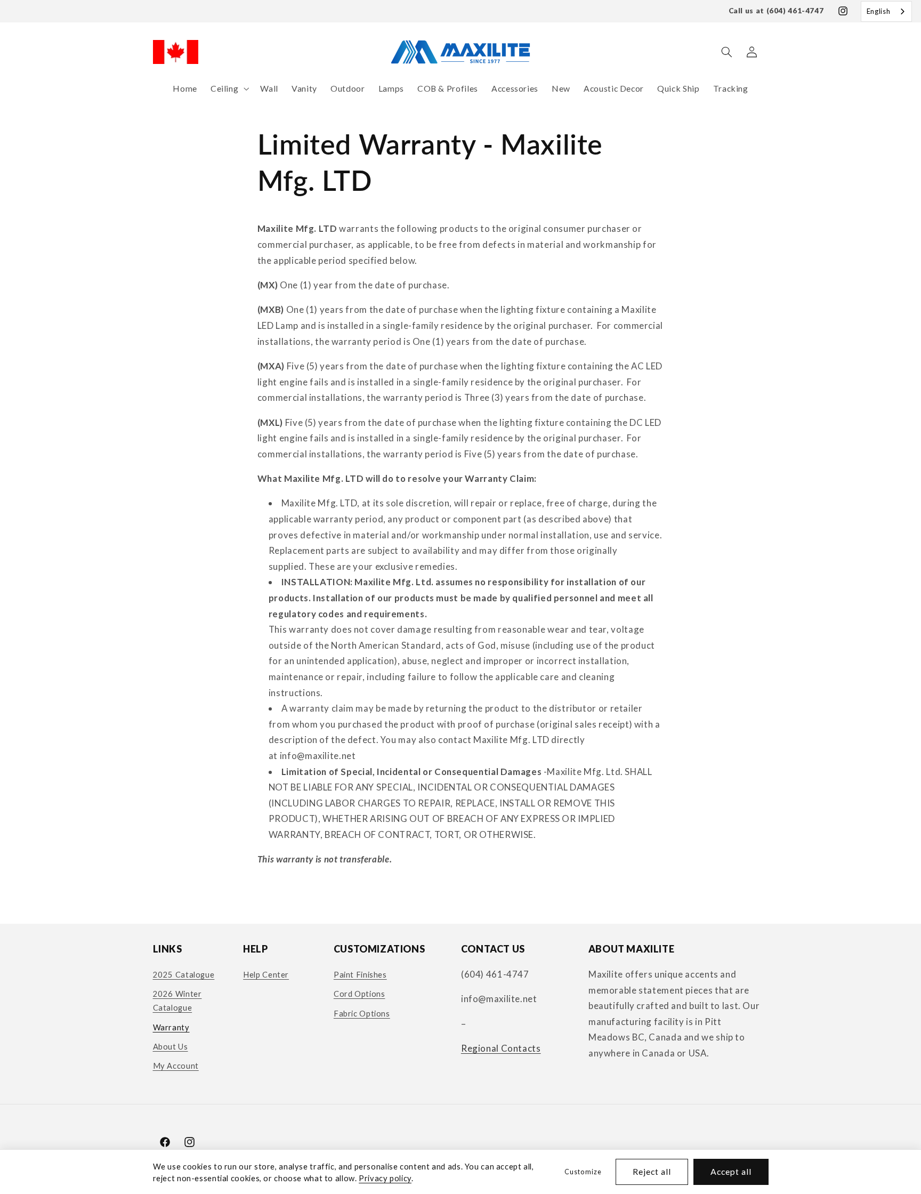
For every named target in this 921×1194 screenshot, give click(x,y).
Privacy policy (385, 1178)
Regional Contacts (501, 1048)
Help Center (266, 974)
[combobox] (886, 11)
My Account (176, 1065)
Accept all (731, 1171)
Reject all (652, 1171)
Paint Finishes (360, 974)
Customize (582, 1172)
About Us (170, 1046)
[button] (228, 89)
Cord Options (359, 993)
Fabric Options (362, 1013)
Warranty (171, 1027)
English (878, 11)
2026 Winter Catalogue (177, 1000)
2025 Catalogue (184, 974)
